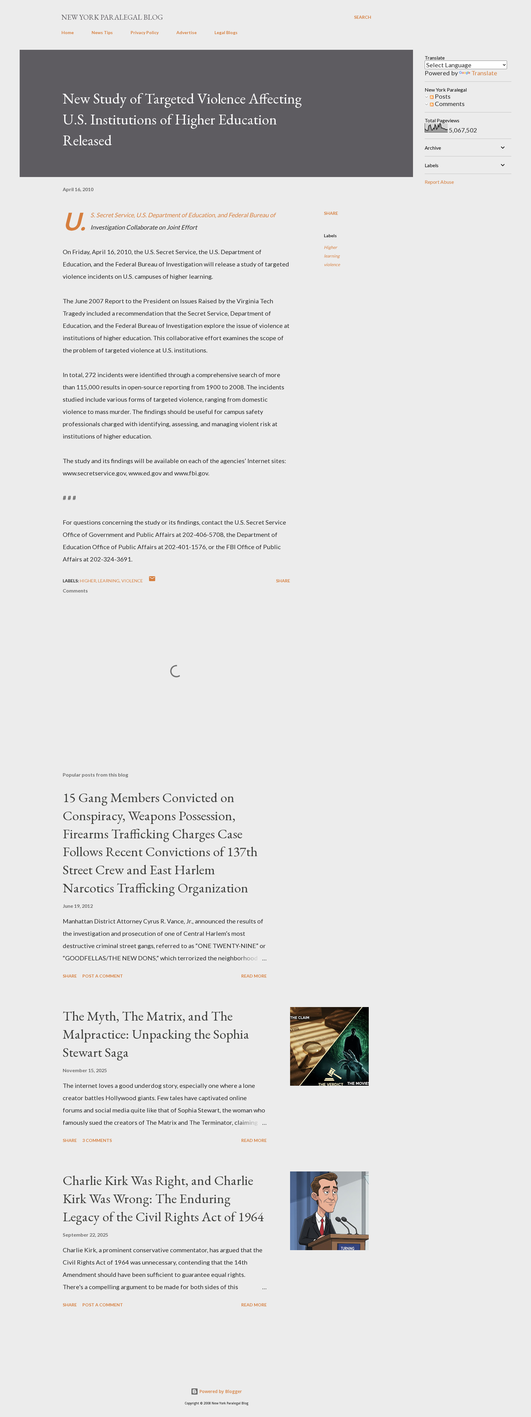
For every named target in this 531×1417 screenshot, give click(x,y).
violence (332, 264)
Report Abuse (439, 182)
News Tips (102, 32)
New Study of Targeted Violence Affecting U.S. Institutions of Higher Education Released (182, 119)
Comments (449, 103)
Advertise (186, 32)
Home (67, 32)
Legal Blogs (226, 32)
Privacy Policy (145, 32)
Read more (254, 975)
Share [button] (331, 213)
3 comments (97, 1140)
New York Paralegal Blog (112, 17)
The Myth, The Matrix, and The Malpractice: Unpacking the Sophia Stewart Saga (156, 1034)
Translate (484, 73)
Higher (330, 247)
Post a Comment (102, 975)
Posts (442, 96)
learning (332, 255)
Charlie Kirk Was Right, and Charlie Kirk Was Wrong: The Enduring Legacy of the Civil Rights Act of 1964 (163, 1198)
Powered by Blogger (220, 1391)
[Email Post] (152, 580)
